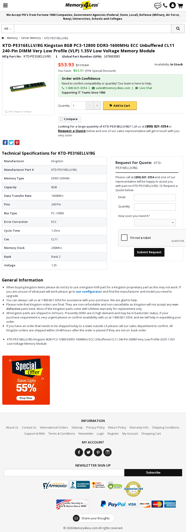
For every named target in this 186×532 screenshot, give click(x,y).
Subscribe (153, 472)
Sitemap (77, 427)
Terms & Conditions (61, 433)
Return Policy (117, 427)
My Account (130, 433)
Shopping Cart (151, 433)
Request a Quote (72, 131)
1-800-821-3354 (76, 88)
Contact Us (29, 427)
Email (121, 197)
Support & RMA (34, 433)
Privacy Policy (95, 427)
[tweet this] (11, 142)
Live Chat (145, 88)
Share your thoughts (95, 518)
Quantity (64, 106)
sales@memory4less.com (113, 88)
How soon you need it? (133, 216)
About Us (12, 427)
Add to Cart (121, 106)
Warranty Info (139, 427)
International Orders (54, 427)
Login (100, 433)
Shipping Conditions (165, 427)
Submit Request (149, 252)
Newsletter (85, 433)
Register (113, 433)
